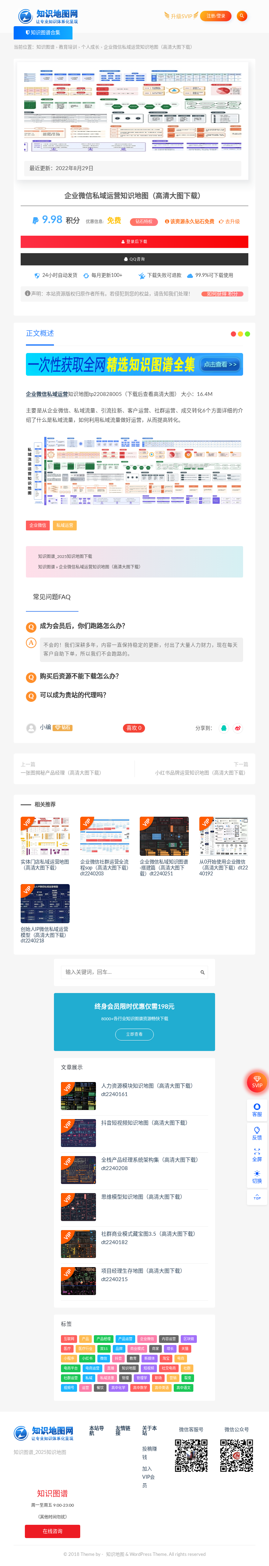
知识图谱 (45, 47)
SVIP (257, 1085)
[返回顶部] (257, 1197)
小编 (45, 727)
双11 (104, 1349)
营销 (173, 1378)
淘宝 (166, 1358)
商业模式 (137, 1349)
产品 (85, 1339)
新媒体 (149, 1358)
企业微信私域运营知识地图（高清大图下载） (101, 567)
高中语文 (184, 1388)
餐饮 (100, 1388)
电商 (180, 1358)
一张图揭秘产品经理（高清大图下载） (62, 773)
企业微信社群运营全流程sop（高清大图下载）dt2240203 (104, 868)
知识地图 (129, 1368)
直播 (110, 1368)
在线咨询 (52, 1531)
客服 (257, 1114)
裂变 (187, 1378)
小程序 (69, 1358)
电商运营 (92, 1368)
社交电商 (169, 1368)
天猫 (184, 1349)
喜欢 (134, 728)
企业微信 (36, 394)
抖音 (118, 1358)
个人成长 (90, 47)
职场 (158, 1378)
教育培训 (68, 47)
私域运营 (57, 394)
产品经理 (104, 1339)
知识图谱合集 (45, 32)
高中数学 (140, 1388)
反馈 (257, 1137)
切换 (257, 1181)
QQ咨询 (136, 259)
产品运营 (125, 1339)
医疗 (67, 1349)
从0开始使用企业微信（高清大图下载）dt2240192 (223, 868)
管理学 (142, 1378)
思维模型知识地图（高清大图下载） (143, 1197)
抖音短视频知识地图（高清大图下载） (146, 1123)
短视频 (149, 1368)
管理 (125, 1378)
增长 (170, 1349)
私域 (88, 1378)
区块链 (189, 1339)
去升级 (232, 221)
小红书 (87, 1358)
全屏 (257, 1159)
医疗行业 (85, 1349)
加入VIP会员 (148, 1477)
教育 (133, 1358)
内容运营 (169, 1339)
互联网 (69, 1339)
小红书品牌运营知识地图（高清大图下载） (201, 773)
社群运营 (71, 1378)
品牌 (119, 1349)
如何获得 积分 (222, 294)
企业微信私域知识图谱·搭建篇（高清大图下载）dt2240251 (164, 868)
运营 (85, 1388)
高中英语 (162, 1388)
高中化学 (118, 1388)
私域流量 (107, 1378)
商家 (155, 1349)
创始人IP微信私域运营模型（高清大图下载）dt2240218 (45, 935)
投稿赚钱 (149, 1453)
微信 (103, 1358)
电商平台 (71, 1368)
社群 (187, 1368)
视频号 (69, 1388)
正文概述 (40, 333)
